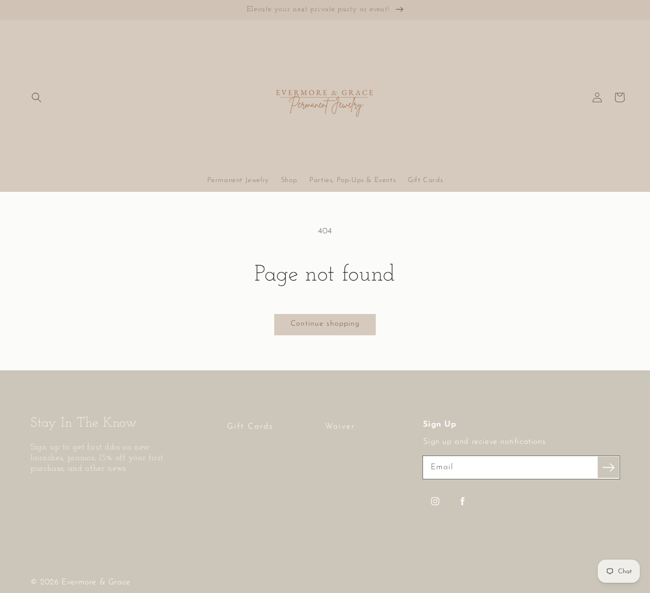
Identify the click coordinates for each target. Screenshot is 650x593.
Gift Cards (250, 427)
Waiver (340, 427)
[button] (36, 97)
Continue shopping (325, 324)
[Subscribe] (608, 467)
